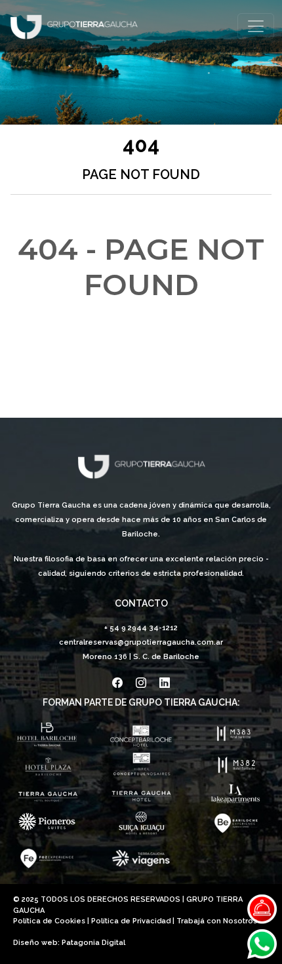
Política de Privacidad (131, 921)
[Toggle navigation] (255, 26)
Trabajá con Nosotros (216, 921)
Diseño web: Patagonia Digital (69, 942)
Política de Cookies (49, 921)
